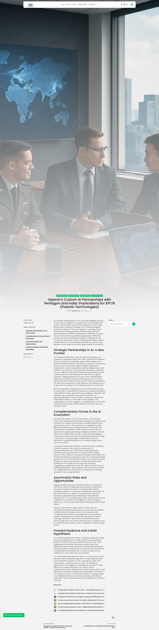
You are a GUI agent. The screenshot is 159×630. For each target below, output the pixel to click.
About (68, 4)
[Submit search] (133, 324)
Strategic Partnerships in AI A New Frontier (36, 332)
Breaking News (62, 295)
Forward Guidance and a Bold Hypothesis (37, 348)
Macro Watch (86, 295)
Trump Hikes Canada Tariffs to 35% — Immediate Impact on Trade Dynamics (86, 590)
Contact (73, 4)
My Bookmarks (82, 4)
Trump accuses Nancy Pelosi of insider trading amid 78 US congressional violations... (89, 600)
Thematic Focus (97, 295)
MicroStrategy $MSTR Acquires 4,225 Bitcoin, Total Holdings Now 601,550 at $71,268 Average (92, 604)
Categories (92, 4)
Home (63, 4)
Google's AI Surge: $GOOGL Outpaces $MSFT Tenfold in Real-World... (58, 627)
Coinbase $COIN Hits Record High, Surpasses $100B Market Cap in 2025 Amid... (87, 597)
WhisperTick (76, 310)
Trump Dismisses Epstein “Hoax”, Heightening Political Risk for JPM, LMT (84, 607)
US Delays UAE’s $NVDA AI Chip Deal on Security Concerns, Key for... (82, 593)
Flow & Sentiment (74, 295)
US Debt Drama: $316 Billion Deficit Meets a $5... (99, 627)
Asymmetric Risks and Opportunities (34, 342)
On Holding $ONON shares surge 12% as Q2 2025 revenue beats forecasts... (85, 610)
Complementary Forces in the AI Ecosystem (38, 337)
